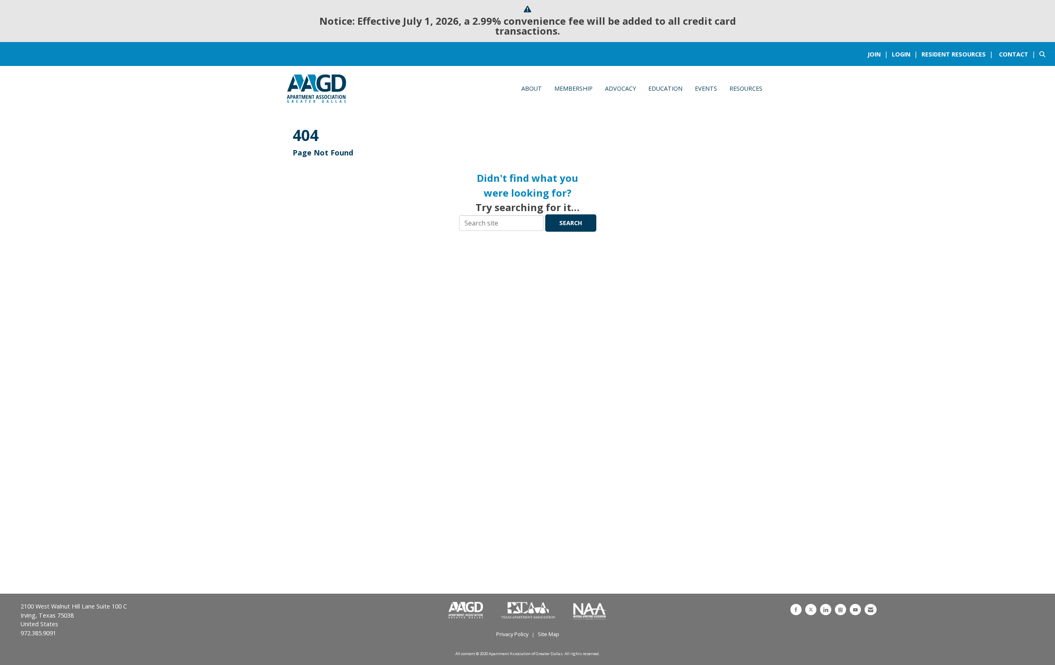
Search (570, 223)
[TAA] (529, 610)
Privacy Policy (512, 634)
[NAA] (590, 610)
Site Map (548, 634)
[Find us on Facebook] (796, 609)
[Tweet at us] (810, 609)
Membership (573, 88)
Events (706, 88)
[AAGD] (466, 610)
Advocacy (620, 88)
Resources (745, 88)
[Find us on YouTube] (855, 609)
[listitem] (878, 54)
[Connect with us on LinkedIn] (825, 609)
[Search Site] (1044, 54)
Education (665, 88)
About (531, 88)
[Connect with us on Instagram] (840, 609)
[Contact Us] (871, 609)
